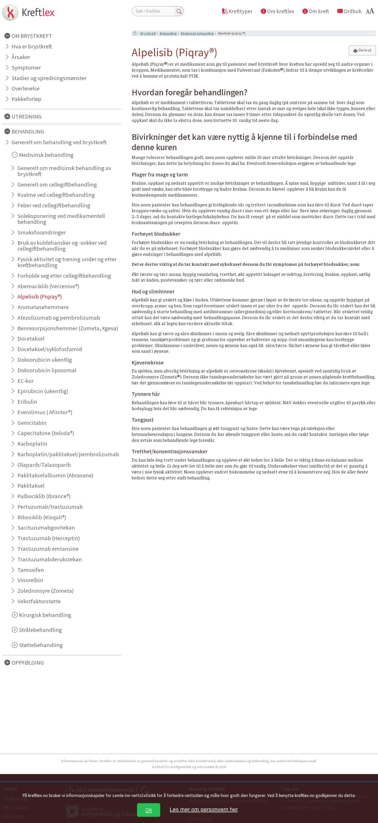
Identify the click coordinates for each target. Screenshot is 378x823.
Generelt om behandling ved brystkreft (59, 142)
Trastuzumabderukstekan (49, 559)
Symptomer (26, 67)
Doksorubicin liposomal (46, 370)
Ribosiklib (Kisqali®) (41, 517)
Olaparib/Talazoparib (44, 464)
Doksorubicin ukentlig (44, 359)
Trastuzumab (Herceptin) (48, 538)
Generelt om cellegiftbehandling (57, 184)
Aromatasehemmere (43, 307)
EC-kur (25, 380)
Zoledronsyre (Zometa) (45, 590)
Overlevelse (26, 88)
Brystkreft (148, 33)
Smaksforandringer (41, 232)
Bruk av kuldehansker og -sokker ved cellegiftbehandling (62, 245)
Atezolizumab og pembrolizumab (58, 317)
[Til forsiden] (61, 12)
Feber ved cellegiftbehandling (53, 205)
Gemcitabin (32, 422)
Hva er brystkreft (32, 46)
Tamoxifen (30, 569)
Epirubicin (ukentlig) (42, 391)
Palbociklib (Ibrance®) (44, 496)
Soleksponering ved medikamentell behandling (61, 218)
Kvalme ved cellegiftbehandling (56, 194)
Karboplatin (32, 443)
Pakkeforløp (26, 99)
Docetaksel (30, 338)
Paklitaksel (30, 485)
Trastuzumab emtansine (48, 548)
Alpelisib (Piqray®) (39, 296)
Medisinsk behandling (197, 33)
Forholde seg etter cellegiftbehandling (64, 275)
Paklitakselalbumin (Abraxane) (55, 475)
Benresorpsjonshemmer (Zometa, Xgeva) (67, 328)
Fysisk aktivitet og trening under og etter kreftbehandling (66, 262)
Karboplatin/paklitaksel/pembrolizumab (68, 454)
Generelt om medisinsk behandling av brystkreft (64, 170)
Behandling (168, 33)
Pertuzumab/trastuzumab (50, 506)
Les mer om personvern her (204, 809)
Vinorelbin (30, 580)
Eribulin (27, 401)
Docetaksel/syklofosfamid (49, 349)
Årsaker (21, 57)
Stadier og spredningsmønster (49, 78)
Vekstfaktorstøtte (39, 601)
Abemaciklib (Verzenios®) (48, 286)
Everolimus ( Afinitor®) (45, 412)
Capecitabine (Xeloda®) (45, 433)
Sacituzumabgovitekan (46, 527)
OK (148, 810)
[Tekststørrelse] (371, 12)
